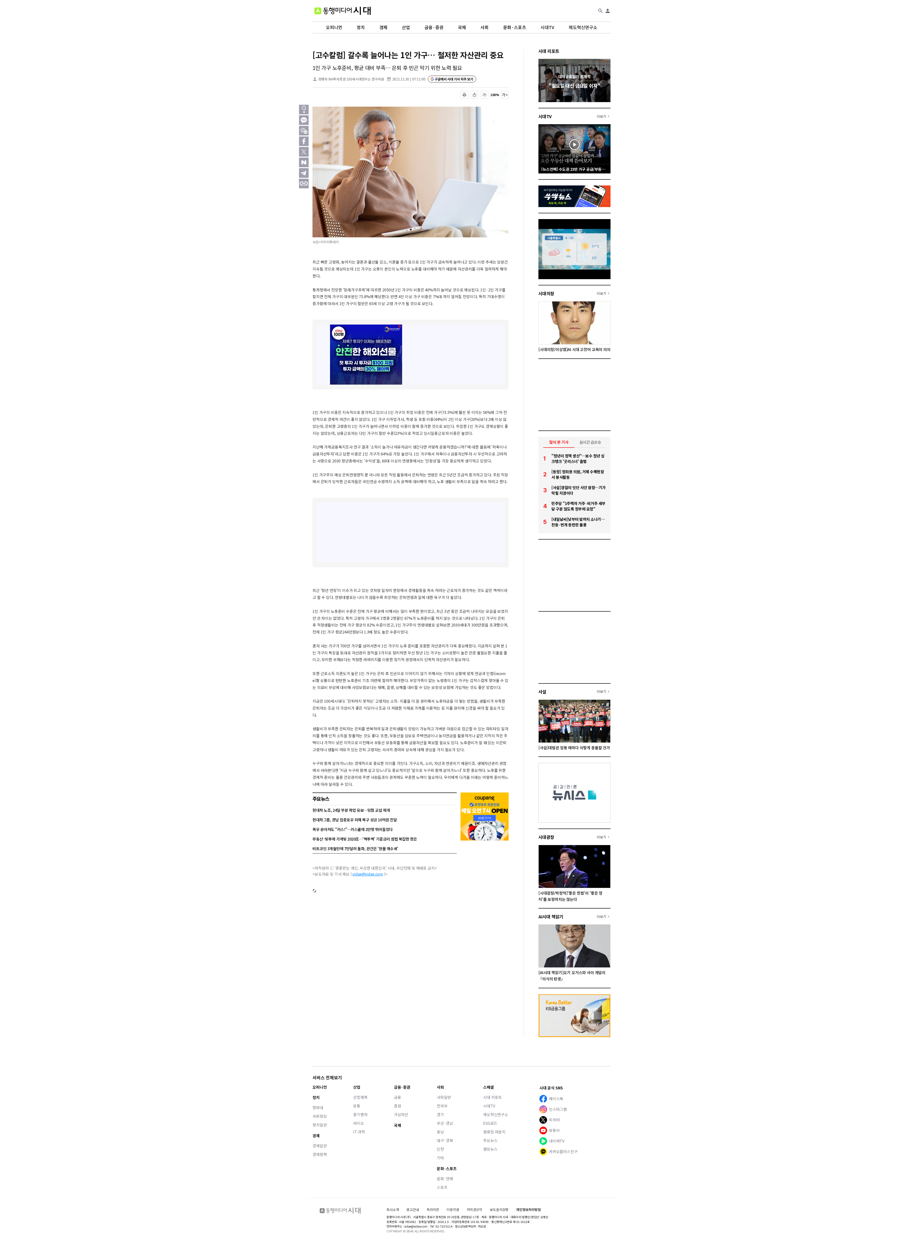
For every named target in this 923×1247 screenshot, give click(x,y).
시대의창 (546, 293)
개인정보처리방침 (528, 1210)
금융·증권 (433, 27)
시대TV (547, 27)
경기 (440, 1114)
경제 (383, 27)
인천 (440, 1149)
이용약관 (453, 1210)
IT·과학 (359, 1132)
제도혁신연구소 (583, 27)
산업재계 (360, 1097)
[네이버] (304, 162)
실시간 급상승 (590, 442)
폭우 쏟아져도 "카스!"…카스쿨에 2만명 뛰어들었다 (352, 829)
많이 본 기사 (558, 442)
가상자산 (401, 1114)
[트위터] (304, 152)
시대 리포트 (548, 51)
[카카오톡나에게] (304, 130)
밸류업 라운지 (494, 1132)
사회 (484, 27)
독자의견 (433, 1209)
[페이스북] (304, 141)
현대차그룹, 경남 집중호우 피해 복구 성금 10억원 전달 (354, 820)
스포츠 (442, 1187)
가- (484, 95)
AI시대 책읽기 (550, 916)
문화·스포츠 (514, 27)
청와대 (317, 1107)
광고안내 (412, 1209)
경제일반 (319, 1146)
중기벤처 (360, 1114)
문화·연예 (445, 1178)
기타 (440, 1158)
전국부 (442, 1106)
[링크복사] (304, 183)
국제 (462, 27)
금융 (397, 1097)
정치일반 (319, 1125)
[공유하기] (474, 94)
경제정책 (319, 1154)
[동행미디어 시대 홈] (342, 11)
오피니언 (334, 27)
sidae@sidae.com (367, 874)
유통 (356, 1106)
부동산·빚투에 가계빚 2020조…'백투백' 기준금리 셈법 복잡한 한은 (364, 839)
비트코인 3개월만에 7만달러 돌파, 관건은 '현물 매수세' (355, 848)
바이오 (358, 1123)
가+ (505, 95)
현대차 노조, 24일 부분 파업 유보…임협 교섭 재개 (351, 810)
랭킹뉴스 (490, 1149)
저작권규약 (474, 1210)
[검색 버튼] (600, 11)
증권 (397, 1106)
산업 (406, 27)
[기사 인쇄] (464, 94)
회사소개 (393, 1209)
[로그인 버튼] (608, 11)
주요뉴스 (490, 1140)
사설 (542, 691)
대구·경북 (445, 1140)
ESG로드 (490, 1123)
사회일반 (444, 1097)
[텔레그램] (304, 173)
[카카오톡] (304, 120)
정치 (361, 27)
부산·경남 (445, 1123)
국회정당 (319, 1116)
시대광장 (546, 837)
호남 (440, 1132)
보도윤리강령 (499, 1209)
